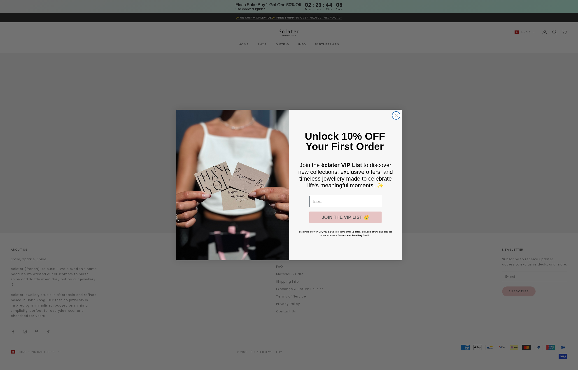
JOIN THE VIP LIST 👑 (345, 217)
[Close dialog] (396, 115)
